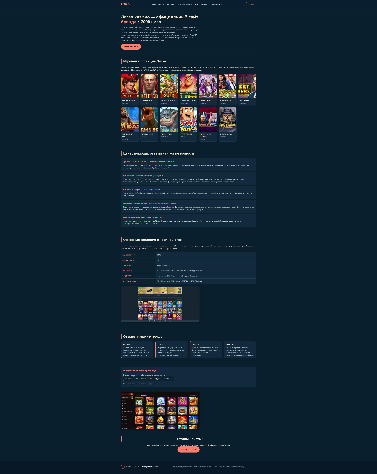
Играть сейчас (130, 47)
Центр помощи (201, 4)
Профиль (251, 4)
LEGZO (125, 4)
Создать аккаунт (187, 449)
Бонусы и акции (185, 4)
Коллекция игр (217, 4)
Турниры (171, 4)
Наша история (158, 4)
